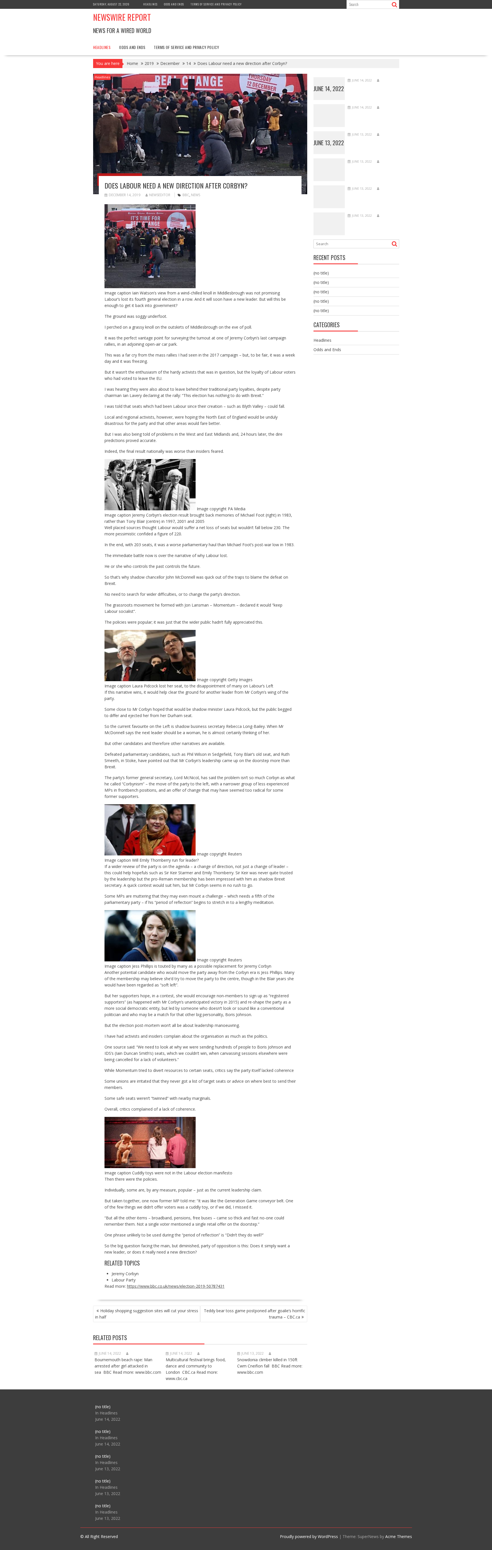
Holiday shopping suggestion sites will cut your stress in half (146, 1314)
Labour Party (124, 1280)
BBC (186, 195)
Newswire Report (122, 17)
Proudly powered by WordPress (309, 1536)
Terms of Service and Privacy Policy (216, 4)
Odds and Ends (174, 4)
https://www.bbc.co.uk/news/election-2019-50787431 (176, 1286)
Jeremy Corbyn (125, 1273)
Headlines (150, 4)
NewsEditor (159, 195)
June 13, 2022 (328, 142)
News (195, 195)
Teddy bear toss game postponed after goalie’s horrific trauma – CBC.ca (254, 1314)
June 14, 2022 (328, 88)
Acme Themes (398, 1536)
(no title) (321, 273)
